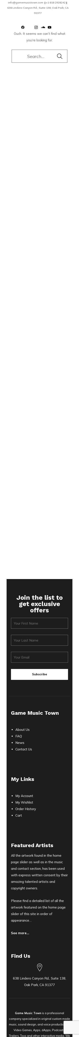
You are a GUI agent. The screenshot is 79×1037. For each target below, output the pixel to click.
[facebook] (24, 27)
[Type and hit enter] (59, 56)
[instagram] (37, 27)
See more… (20, 933)
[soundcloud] (44, 27)
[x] (31, 27)
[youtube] (51, 27)
